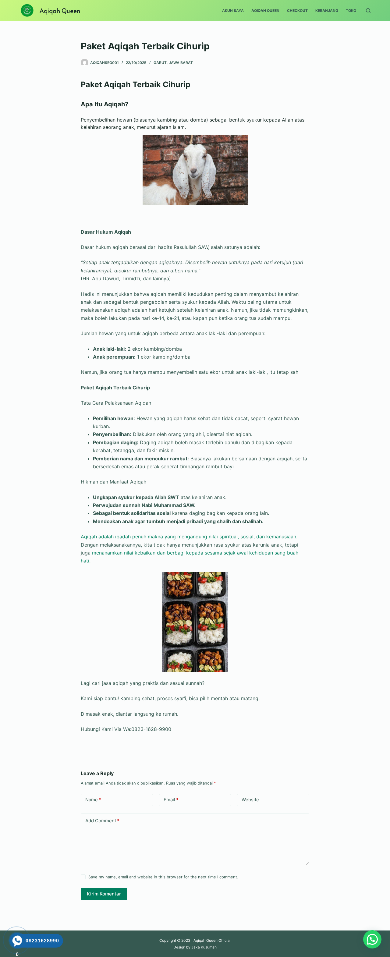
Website (250, 800)
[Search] (368, 10)
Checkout (297, 10)
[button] (372, 939)
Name (93, 800)
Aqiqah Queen (60, 10)
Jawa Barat (181, 62)
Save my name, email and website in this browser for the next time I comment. (163, 876)
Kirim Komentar (104, 894)
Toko (351, 10)
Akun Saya (233, 10)
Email (171, 800)
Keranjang (326, 10)
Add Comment (102, 821)
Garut (160, 62)
